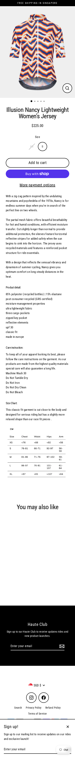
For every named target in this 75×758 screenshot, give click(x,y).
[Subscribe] (61, 646)
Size (37, 137)
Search (18, 707)
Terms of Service (37, 713)
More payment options (37, 185)
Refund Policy (53, 707)
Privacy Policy (33, 707)
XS (31, 146)
